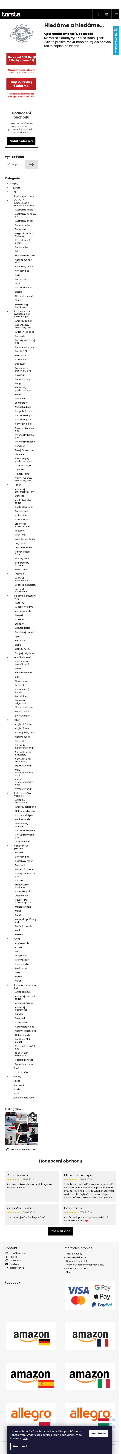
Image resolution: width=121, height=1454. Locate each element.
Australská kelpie (23, 209)
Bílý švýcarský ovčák (21, 242)
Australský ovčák (23, 220)
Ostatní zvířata (20, 1072)
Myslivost (17, 1089)
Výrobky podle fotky (22, 1097)
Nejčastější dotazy (75, 1257)
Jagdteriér (19, 543)
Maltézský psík (21, 906)
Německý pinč (21, 419)
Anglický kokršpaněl (24, 806)
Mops (17, 910)
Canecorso (20, 359)
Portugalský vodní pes (23, 836)
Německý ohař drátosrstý (22, 753)
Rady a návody (73, 1253)
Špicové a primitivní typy (24, 597)
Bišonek (18, 852)
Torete (12, 1256)
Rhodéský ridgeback (19, 702)
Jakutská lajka (21, 627)
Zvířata (15, 187)
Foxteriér (18, 530)
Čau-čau (19, 619)
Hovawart (19, 375)
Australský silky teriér (22, 501)
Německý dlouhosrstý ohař (23, 747)
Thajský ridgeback (24, 653)
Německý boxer (22, 423)
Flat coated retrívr (24, 811)
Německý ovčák (22, 287)
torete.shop (14, 1260)
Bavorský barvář (22, 672)
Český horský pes (23, 1026)
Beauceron (20, 229)
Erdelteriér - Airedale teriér (21, 525)
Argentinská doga (23, 331)
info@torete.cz (16, 1253)
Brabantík (19, 865)
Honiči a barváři (21, 657)
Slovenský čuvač (23, 296)
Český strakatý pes (24, 1030)
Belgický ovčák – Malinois (23, 235)
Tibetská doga (21, 465)
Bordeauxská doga (24, 347)
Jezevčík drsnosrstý (24, 584)
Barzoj (17, 951)
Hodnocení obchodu (59, 1161)
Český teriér (20, 519)
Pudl (16, 930)
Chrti (15, 938)
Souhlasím (99, 1433)
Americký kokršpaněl (20, 801)
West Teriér (20, 569)
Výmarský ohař (22, 788)
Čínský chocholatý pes (24, 875)
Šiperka (18, 300)
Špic (16, 636)
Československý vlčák (22, 261)
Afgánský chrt (21, 943)
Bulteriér (18, 495)
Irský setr (18, 741)
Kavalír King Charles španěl (22, 901)
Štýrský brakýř (21, 715)
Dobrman (19, 363)
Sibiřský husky (21, 648)
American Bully (22, 991)
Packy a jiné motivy (23, 196)
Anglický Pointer (22, 724)
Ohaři (16, 720)
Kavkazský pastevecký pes (22, 389)
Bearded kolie (21, 225)
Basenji (17, 615)
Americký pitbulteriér (20, 1009)
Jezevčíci (18, 573)
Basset (17, 668)
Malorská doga (22, 407)
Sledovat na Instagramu (22, 1149)
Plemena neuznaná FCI (24, 986)
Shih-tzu (18, 934)
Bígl (16, 676)
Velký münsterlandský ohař (23, 782)
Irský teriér (19, 534)
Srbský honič (20, 711)
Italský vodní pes (23, 815)
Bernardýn (19, 336)
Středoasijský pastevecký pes (22, 460)
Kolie (16, 275)
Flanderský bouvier (24, 255)
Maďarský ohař (22, 765)
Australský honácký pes (24, 215)
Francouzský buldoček (20, 886)
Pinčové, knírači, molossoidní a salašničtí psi (21, 314)
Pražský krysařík (22, 926)
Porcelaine (19, 696)
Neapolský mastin (23, 411)
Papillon (18, 915)
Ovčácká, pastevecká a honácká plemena (23, 203)
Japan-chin (20, 895)
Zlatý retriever (21, 841)
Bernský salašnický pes (24, 342)
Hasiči (15, 1080)
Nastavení (20, 1446)
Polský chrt (20, 968)
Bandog (18, 1014)
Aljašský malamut (23, 606)
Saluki (17, 972)
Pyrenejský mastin (24, 441)
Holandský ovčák (23, 266)
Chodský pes (21, 270)
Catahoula (20, 1022)
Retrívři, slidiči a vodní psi (21, 794)
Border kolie (20, 247)
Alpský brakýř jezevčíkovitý (21, 663)
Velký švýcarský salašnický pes (22, 479)
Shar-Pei (18, 454)
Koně (15, 1068)
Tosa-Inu (19, 469)
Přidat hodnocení (20, 141)
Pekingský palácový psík (24, 921)
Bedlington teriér (23, 507)
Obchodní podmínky (76, 1261)
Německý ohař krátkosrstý (22, 760)
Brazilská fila (20, 351)
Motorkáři (17, 1085)
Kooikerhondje (21, 819)
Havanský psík (21, 891)
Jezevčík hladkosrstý (20, 590)
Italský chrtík (21, 964)
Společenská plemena (20, 847)
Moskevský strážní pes (24, 1047)
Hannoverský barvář (21, 691)
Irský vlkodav (21, 959)
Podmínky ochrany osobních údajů (84, 1264)
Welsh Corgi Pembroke (20, 306)
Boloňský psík (21, 856)
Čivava (17, 880)
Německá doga (22, 415)
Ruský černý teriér (23, 450)
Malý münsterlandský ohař (23, 772)
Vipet (17, 980)
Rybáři (15, 1093)
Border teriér (20, 511)
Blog (67, 1272)
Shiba (17, 644)
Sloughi (18, 976)
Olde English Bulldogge (20, 1054)
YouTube (13, 1264)
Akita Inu (18, 602)
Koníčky (16, 1076)
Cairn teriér (20, 515)
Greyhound (20, 955)
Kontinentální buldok (21, 1041)
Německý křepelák (24, 830)
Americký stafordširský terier (24, 490)
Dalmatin (19, 685)
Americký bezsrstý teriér (24, 997)
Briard (17, 251)
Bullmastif (19, 355)
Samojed (19, 640)
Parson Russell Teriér (21, 553)
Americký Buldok (23, 1003)
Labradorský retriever (20, 825)
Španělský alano (23, 1064)
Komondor (19, 279)
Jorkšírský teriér (22, 547)
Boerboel (18, 1018)
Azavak (18, 947)
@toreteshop (15, 1267)
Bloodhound (20, 681)
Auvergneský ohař (24, 732)
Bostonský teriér (22, 861)
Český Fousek (21, 736)
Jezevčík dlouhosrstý (20, 579)
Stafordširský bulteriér (21, 564)
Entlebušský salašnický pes (22, 369)
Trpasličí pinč (21, 473)
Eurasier (18, 623)
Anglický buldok (22, 320)
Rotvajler (18, 446)
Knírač (17, 394)
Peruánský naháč (23, 632)
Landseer (19, 398)
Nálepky (12, 183)
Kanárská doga (22, 379)
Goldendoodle (21, 1035)
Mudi (16, 283)
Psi (13, 191)
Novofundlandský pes (23, 429)
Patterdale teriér (23, 1059)
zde (25, 1438)
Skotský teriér (21, 558)
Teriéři (16, 484)
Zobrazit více (59, 1231)
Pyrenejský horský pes (23, 436)
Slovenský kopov (23, 707)
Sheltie (17, 291)
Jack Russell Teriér (24, 539)
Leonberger (20, 402)
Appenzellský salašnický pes (22, 326)
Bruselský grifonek (23, 869)
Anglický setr (21, 728)
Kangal (17, 383)
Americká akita (22, 611)
